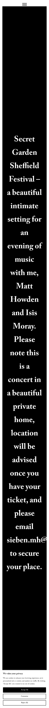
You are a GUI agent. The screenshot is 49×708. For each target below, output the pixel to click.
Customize (24, 696)
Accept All (24, 690)
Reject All (24, 702)
